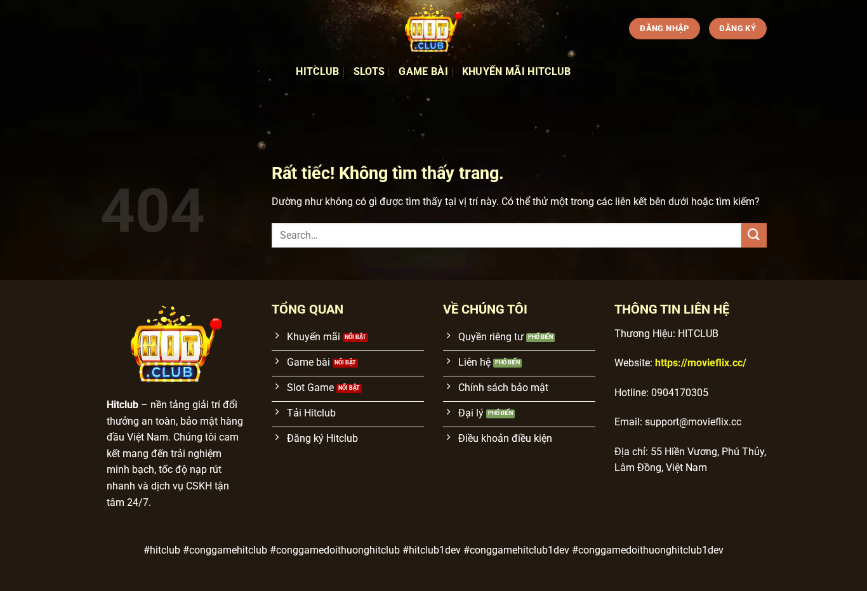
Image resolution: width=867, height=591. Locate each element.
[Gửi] (754, 235)
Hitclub (317, 71)
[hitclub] (433, 28)
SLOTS (369, 71)
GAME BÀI (423, 71)
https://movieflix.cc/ (700, 363)
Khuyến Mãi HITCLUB (516, 71)
